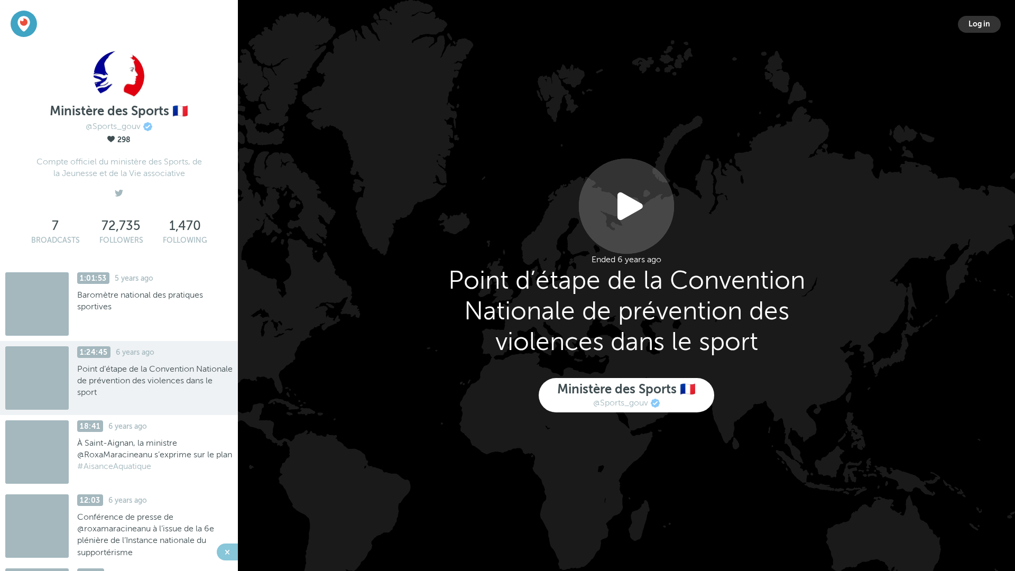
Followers (121, 240)
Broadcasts (55, 240)
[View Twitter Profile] (119, 190)
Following (185, 240)
